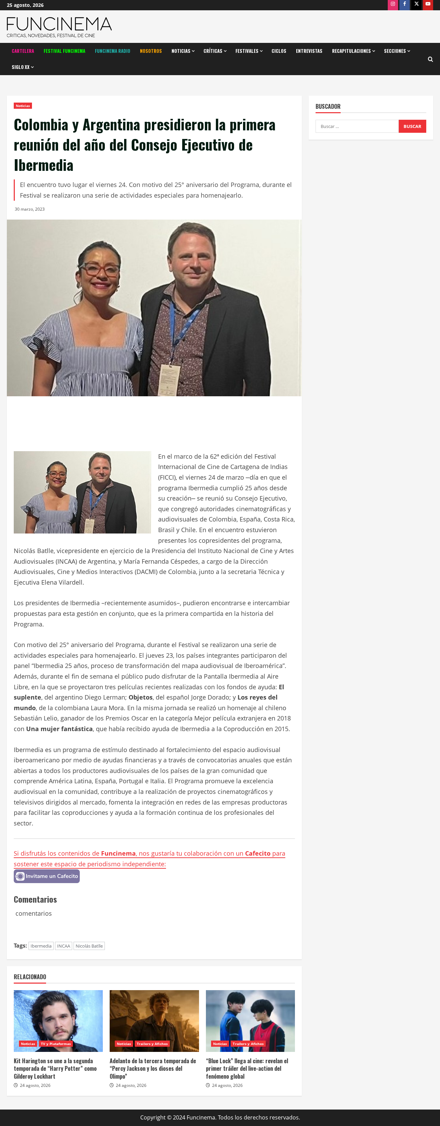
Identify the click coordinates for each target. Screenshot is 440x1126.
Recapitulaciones (351, 50)
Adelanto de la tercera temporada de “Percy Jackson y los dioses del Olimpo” (153, 1068)
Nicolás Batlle (89, 946)
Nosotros (151, 50)
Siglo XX (21, 66)
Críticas (213, 50)
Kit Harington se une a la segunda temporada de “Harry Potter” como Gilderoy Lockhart (55, 1068)
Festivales (246, 50)
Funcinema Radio (112, 50)
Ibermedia (41, 946)
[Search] (430, 59)
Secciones (395, 50)
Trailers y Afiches (152, 1043)
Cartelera (23, 50)
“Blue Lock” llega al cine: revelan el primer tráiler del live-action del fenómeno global (247, 1068)
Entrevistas (309, 50)
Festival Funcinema (64, 50)
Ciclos (279, 50)
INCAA (63, 946)
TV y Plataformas (56, 1043)
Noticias (181, 50)
